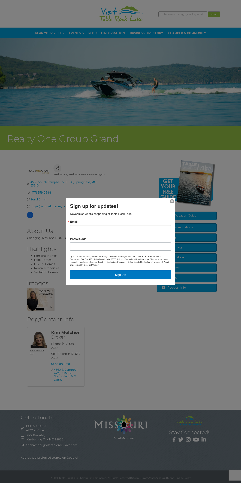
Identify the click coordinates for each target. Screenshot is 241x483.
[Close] (172, 201)
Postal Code (78, 239)
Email (73, 221)
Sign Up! (120, 275)
